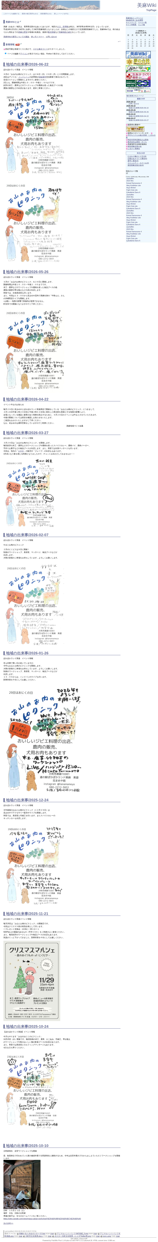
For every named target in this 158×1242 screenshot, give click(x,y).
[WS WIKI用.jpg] (21, 1184)
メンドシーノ (24, 77)
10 (132, 42)
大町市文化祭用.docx (34, 1236)
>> (145, 31)
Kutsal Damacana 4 (134, 183)
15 (153, 42)
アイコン (24, 54)
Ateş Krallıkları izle (133, 185)
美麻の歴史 (23, 32)
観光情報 (51, 32)
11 (136, 42)
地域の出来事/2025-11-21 (27, 914)
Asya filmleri (131, 188)
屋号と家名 (133, 161)
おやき (21, 451)
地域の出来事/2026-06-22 (27, 64)
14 (149, 42)
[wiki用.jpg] (42, 739)
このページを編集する (11, 14)
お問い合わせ (51, 37)
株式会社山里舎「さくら (137, 142)
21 (149, 44)
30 (128, 48)
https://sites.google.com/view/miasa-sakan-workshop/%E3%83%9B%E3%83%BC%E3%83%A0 (42, 1219)
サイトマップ (131, 22)
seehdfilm (130, 178)
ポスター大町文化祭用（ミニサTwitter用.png (72, 1236)
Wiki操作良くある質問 (134, 20)
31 (132, 48)
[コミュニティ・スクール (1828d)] (138, 62)
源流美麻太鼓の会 (135, 146)
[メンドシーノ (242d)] (138, 83)
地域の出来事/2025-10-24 (27, 1026)
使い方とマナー (37, 37)
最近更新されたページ (135, 96)
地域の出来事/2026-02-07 (27, 535)
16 (128, 44)
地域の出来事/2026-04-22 (27, 399)
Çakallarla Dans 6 (133, 192)
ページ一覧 (142, 22)
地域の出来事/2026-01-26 (27, 653)
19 (141, 44)
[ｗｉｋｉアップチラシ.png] (34, 1095)
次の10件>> (8, 1223)
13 (145, 42)
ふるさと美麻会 (134, 149)
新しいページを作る (61, 14)
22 (153, 44)
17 (132, 44)
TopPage (151, 10)
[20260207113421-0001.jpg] (34, 604)
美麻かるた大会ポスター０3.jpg (32, 1234)
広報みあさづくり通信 (137, 159)
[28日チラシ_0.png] (34, 134)
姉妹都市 (42, 77)
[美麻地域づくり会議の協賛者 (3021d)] (135, 129)
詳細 (52, 1234)
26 (141, 46)
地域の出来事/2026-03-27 (27, 433)
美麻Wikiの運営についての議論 (16, 37)
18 (137, 44)
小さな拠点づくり (40, 49)
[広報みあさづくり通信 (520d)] (138, 76)
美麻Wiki (146, 5)
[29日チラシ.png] (34, 223)
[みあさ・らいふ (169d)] (138, 69)
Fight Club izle (132, 190)
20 (145, 44)
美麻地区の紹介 (65, 32)
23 (128, 46)
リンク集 (141, 25)
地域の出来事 (141, 33)
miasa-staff (83, 1239)
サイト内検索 (131, 25)
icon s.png (107, 1236)
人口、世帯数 (62, 27)
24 (132, 46)
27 (145, 46)
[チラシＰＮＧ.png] (34, 865)
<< (137, 31)
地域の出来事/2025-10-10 (27, 1146)
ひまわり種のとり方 (137, 156)
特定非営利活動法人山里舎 (138, 140)
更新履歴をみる (46, 14)
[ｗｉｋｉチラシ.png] (29, 493)
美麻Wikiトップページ (134, 18)
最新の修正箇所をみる (30, 14)
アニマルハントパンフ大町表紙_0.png (72, 1234)
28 (149, 46)
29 (153, 46)
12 (141, 42)
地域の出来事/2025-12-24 (27, 800)
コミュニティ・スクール (138, 163)
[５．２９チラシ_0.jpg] (34, 350)
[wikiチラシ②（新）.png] (31, 981)
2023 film (130, 181)
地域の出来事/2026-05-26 (27, 272)
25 (137, 46)
